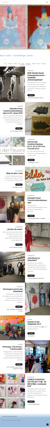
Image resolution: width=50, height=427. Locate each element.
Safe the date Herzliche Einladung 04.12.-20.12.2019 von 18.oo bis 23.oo (36, 145)
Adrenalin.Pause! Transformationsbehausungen (37, 200)
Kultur (32, 97)
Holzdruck (21, 131)
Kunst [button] (19, 63)
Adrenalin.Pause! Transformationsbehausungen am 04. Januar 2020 (13, 111)
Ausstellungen (36, 97)
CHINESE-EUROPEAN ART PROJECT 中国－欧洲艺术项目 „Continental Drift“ (36, 382)
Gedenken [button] (15, 63)
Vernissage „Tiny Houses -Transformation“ (12, 348)
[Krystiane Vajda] (5, 2)
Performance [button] (43, 63)
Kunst (29, 97)
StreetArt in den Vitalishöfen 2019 (34, 323)
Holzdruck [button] (34, 63)
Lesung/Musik (42, 218)
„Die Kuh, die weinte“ (15, 229)
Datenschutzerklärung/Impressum (9, 416)
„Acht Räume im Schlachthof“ (33, 259)
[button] (47, 2)
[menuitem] (5, 63)
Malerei (38, 218)
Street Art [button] (28, 64)
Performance (20, 247)
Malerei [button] (38, 63)
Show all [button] (5, 63)
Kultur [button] (23, 63)
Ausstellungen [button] (28, 63)
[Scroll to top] (47, 424)
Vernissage (36, 162)
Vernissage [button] (10, 63)
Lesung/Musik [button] (22, 64)
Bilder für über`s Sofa (14, 173)
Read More (31, 95)
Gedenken (41, 97)
